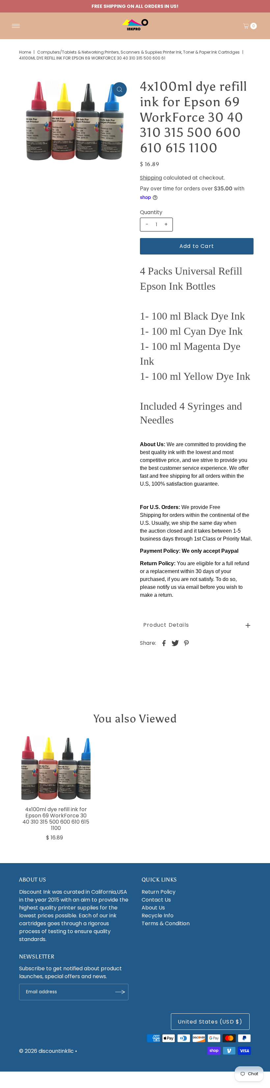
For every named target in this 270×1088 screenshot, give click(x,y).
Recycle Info (158, 915)
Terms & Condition (166, 923)
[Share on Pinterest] (186, 643)
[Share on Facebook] (164, 643)
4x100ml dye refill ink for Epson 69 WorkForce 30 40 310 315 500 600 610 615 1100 (55, 819)
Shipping (151, 177)
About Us (153, 907)
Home (25, 52)
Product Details (166, 625)
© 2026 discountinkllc (46, 1051)
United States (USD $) (210, 1022)
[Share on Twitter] (175, 643)
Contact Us (156, 900)
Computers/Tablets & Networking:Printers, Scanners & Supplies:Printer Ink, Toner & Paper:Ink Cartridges (138, 52)
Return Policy (159, 892)
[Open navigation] (16, 26)
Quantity (151, 212)
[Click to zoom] (119, 89)
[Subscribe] (120, 992)
